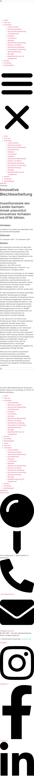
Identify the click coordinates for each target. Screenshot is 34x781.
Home (6, 20)
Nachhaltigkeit (9, 65)
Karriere (6, 61)
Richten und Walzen (15, 45)
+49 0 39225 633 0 (7, 594)
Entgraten (11, 36)
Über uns (7, 22)
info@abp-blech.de (7, 631)
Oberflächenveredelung (16, 47)
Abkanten (11, 40)
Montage (11, 54)
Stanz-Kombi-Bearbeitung (17, 31)
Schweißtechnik (13, 34)
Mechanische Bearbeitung (17, 43)
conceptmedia (26, 639)
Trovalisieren (12, 38)
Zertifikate (7, 63)
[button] (17, 100)
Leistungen (8, 25)
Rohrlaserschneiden (14, 29)
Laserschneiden (13, 27)
